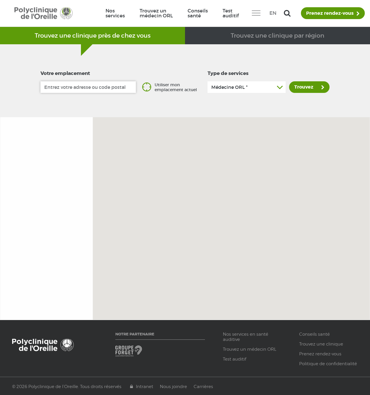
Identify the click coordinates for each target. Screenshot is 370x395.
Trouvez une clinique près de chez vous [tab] (93, 35)
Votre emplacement (65, 73)
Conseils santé (198, 13)
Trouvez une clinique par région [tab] (277, 35)
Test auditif (231, 13)
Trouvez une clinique (321, 344)
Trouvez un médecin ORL (156, 13)
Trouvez (303, 87)
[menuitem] (115, 13)
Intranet (144, 386)
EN (272, 13)
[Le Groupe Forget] (136, 354)
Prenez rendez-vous (330, 13)
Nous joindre (173, 386)
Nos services (115, 13)
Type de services (228, 73)
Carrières (203, 386)
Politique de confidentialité (328, 363)
